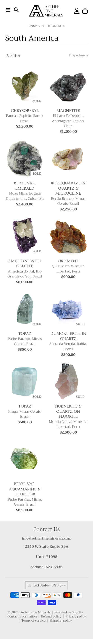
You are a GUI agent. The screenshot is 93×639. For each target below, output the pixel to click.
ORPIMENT (68, 261)
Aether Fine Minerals (35, 612)
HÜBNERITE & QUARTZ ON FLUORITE (68, 411)
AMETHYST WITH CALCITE (24, 264)
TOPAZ (24, 333)
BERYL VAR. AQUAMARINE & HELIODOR (24, 489)
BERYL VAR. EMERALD (25, 186)
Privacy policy (76, 616)
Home (32, 26)
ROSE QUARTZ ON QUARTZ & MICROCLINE (68, 188)
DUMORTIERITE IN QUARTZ (68, 336)
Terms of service (33, 620)
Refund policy (51, 616)
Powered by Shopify (69, 612)
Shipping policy (61, 620)
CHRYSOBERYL (25, 110)
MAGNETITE (68, 110)
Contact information (22, 616)
